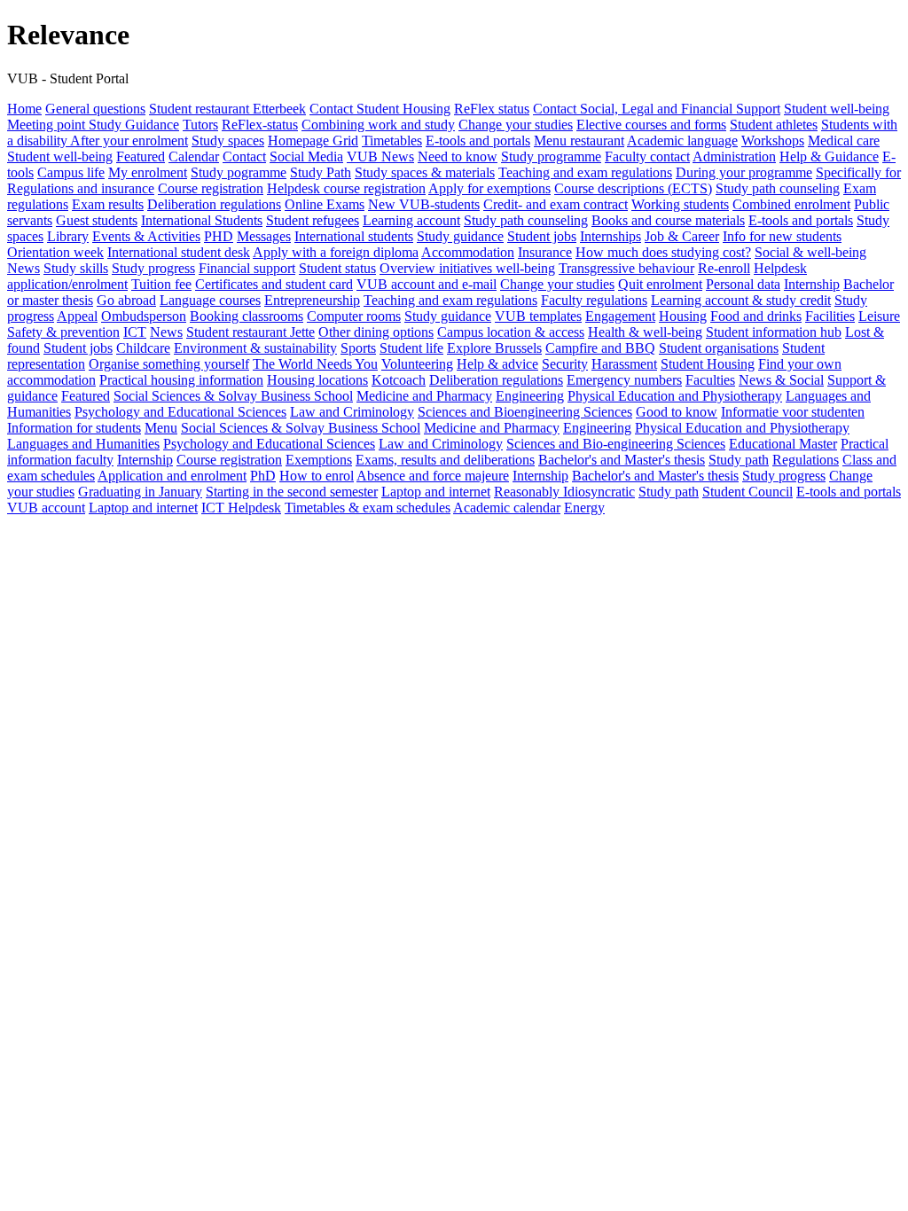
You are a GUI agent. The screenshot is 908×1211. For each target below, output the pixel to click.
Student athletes (774, 124)
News (23, 268)
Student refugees (312, 220)
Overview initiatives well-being (467, 268)
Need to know (457, 156)
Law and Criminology (352, 411)
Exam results (108, 204)
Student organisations (719, 347)
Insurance (545, 252)
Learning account (411, 220)
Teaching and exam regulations (585, 172)
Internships (610, 236)
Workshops (772, 140)
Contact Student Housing (379, 108)
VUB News (380, 156)
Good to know (676, 411)
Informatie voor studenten (793, 411)
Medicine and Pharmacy (424, 395)
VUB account (46, 507)
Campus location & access (510, 332)
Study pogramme (238, 172)
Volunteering (417, 363)
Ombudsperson (143, 316)
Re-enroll (724, 268)
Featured (140, 156)
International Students (201, 220)
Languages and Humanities (83, 443)
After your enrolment (129, 140)
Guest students (96, 220)
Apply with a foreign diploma (336, 252)
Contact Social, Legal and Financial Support (656, 108)
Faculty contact (647, 156)
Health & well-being (645, 332)
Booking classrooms (246, 316)
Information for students (74, 427)
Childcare (143, 347)
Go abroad (126, 300)
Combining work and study (378, 124)
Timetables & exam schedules (367, 507)
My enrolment (147, 172)
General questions (95, 108)
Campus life (71, 172)
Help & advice (497, 363)
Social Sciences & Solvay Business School (233, 395)
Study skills (75, 268)
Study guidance (460, 236)
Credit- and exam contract (555, 204)
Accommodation (467, 252)
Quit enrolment (660, 284)
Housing (683, 316)
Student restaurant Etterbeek (227, 108)
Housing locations (317, 379)
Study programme (551, 156)
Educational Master (783, 443)
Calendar (193, 156)
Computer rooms (354, 316)
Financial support (247, 268)
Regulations (805, 459)
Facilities (830, 316)
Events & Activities (146, 236)
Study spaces (228, 140)
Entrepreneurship (312, 300)
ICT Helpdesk (241, 507)
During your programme (744, 172)
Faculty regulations (594, 300)
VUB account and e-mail (426, 284)
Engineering (530, 395)
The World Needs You (315, 363)
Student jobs (541, 236)
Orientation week (55, 252)
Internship (812, 284)
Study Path (320, 172)
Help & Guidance (829, 156)
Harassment (624, 363)
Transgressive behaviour (626, 268)
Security (565, 363)
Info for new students (782, 236)
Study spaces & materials (425, 172)
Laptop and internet (435, 491)
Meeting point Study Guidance (93, 124)
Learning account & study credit (741, 300)
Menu (161, 427)
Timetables (392, 140)
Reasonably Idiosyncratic (564, 491)
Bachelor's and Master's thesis (621, 459)
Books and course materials (668, 220)
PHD (218, 236)
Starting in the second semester (292, 491)
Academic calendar (506, 507)
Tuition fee (161, 284)
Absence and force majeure (432, 475)
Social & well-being (810, 252)
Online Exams (324, 204)
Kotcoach (399, 379)
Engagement (620, 316)
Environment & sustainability (255, 347)
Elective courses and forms (651, 124)
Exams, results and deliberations (445, 459)
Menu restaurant (579, 140)
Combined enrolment (791, 204)
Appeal (77, 316)
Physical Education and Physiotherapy (675, 395)
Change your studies (515, 124)
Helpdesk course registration (346, 188)
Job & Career (682, 236)
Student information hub (773, 332)
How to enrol (316, 475)
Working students (680, 204)
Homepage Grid (313, 140)
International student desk (178, 252)
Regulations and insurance (80, 188)
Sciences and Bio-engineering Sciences (615, 443)
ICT (134, 332)
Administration (734, 156)
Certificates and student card (274, 284)
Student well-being (836, 108)
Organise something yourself (169, 363)
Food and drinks (756, 316)
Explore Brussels (494, 347)
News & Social (781, 379)
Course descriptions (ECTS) (633, 188)
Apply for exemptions (489, 188)
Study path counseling (778, 188)
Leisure (879, 316)
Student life (411, 347)
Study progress (153, 268)
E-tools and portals (478, 140)
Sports (358, 347)
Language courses (210, 300)
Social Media (306, 156)
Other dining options (376, 332)
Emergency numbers (624, 379)
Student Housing (708, 363)
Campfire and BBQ (600, 347)
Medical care (844, 140)
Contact (244, 156)
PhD (263, 475)
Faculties (710, 379)
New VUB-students (424, 204)
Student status (337, 268)
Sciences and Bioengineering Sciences (525, 411)
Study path (738, 459)
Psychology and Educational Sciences (180, 411)
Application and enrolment (172, 475)
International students (353, 236)
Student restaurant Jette (250, 332)
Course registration (210, 188)
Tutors (200, 124)
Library (68, 236)
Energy (584, 507)
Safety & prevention (63, 332)
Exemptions (319, 459)
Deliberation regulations (214, 204)
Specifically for (858, 172)
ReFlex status (491, 108)
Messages (264, 236)
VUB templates (538, 316)
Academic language (682, 140)
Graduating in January (140, 491)
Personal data (743, 284)
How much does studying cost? (663, 252)
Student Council (747, 491)
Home (24, 108)
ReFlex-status (260, 124)
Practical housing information (181, 379)
